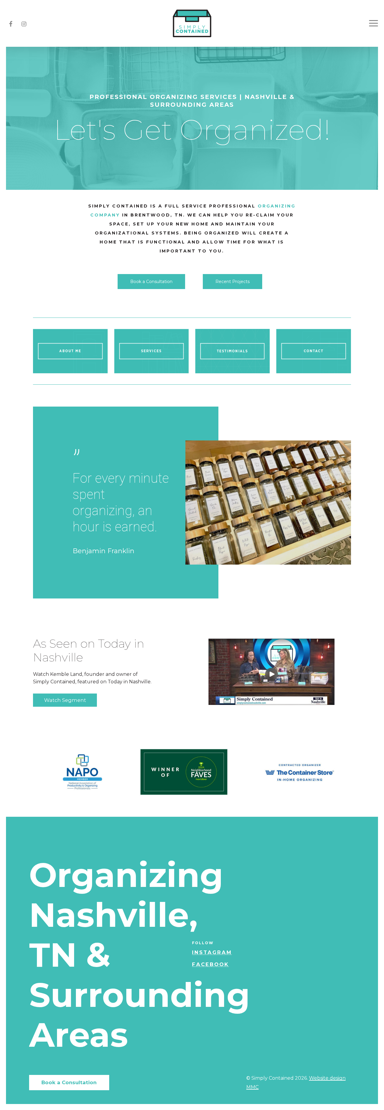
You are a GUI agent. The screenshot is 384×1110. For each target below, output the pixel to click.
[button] (151, 281)
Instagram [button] (212, 952)
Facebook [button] (210, 964)
